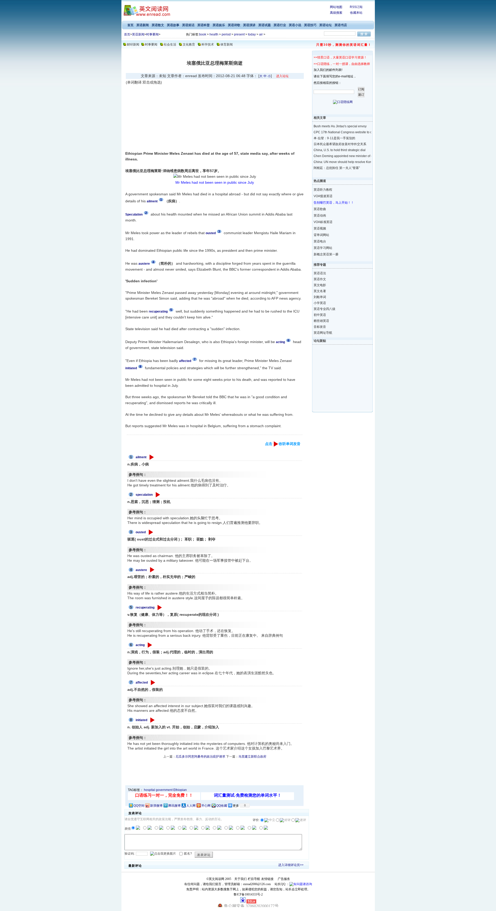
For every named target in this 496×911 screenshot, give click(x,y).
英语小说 (295, 25)
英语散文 (158, 25)
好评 (287, 820)
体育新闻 (226, 44)
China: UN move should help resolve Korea (338, 162)
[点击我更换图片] (163, 853)
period (226, 34)
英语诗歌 (234, 25)
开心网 (206, 806)
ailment (141, 457)
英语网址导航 (323, 333)
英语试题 (264, 25)
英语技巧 (310, 25)
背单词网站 (321, 235)
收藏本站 (356, 12)
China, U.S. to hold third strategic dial (338, 150)
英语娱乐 (219, 25)
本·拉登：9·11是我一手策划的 (334, 138)
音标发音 (320, 327)
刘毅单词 (320, 297)
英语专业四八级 (324, 309)
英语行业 (280, 25)
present (239, 34)
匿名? (188, 853)
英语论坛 (325, 25)
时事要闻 (152, 34)
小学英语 (320, 303)
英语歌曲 (320, 209)
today (252, 34)
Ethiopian (180, 790)
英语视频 (320, 228)
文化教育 (189, 44)
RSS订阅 (356, 7)
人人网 (191, 806)
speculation (144, 495)
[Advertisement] (169, 117)
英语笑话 (188, 25)
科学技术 (208, 44)
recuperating (145, 607)
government (164, 790)
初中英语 (320, 315)
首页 (130, 25)
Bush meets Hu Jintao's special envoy (338, 126)
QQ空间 (139, 806)
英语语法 (320, 273)
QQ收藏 (221, 806)
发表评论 (204, 855)
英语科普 (203, 25)
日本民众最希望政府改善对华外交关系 (338, 144)
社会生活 (170, 44)
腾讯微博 (174, 806)
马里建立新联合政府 (252, 756)
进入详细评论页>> (291, 865)
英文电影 (320, 285)
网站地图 (336, 7)
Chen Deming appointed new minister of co (338, 156)
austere (141, 570)
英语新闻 (142, 25)
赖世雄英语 (321, 321)
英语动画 (320, 215)
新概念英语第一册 (326, 254)
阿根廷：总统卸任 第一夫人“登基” (337, 168)
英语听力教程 (323, 189)
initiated (141, 720)
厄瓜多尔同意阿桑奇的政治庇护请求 (200, 756)
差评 (303, 820)
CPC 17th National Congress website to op (338, 132)
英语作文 (320, 279)
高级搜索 (336, 12)
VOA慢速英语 (323, 196)
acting (140, 645)
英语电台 (320, 241)
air (261, 34)
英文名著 (320, 291)
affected (142, 682)
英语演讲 (249, 25)
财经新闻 (133, 44)
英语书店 (341, 25)
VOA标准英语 (323, 222)
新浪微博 (156, 806)
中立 (272, 820)
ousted (141, 532)
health (214, 34)
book (202, 34)
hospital (149, 790)
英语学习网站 (323, 248)
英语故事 (173, 25)
